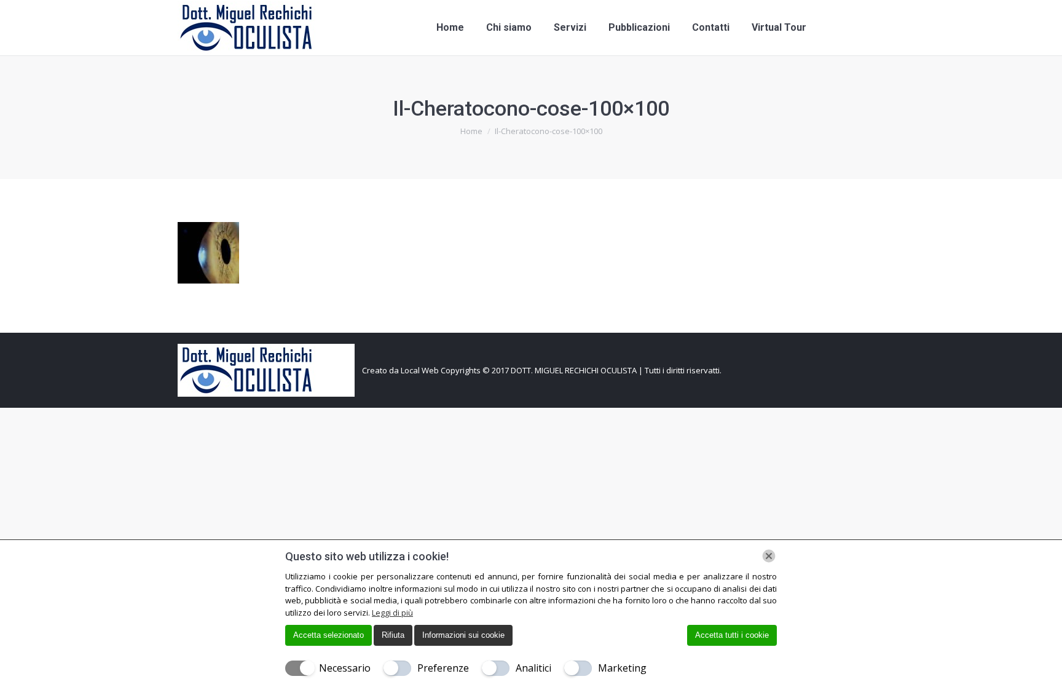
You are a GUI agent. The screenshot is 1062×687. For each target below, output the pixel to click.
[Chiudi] (769, 556)
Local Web (421, 370)
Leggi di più (392, 612)
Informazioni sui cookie (463, 635)
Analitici (533, 668)
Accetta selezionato (328, 635)
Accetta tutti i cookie (732, 635)
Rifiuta (393, 635)
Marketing (622, 668)
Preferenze (443, 668)
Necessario (345, 668)
